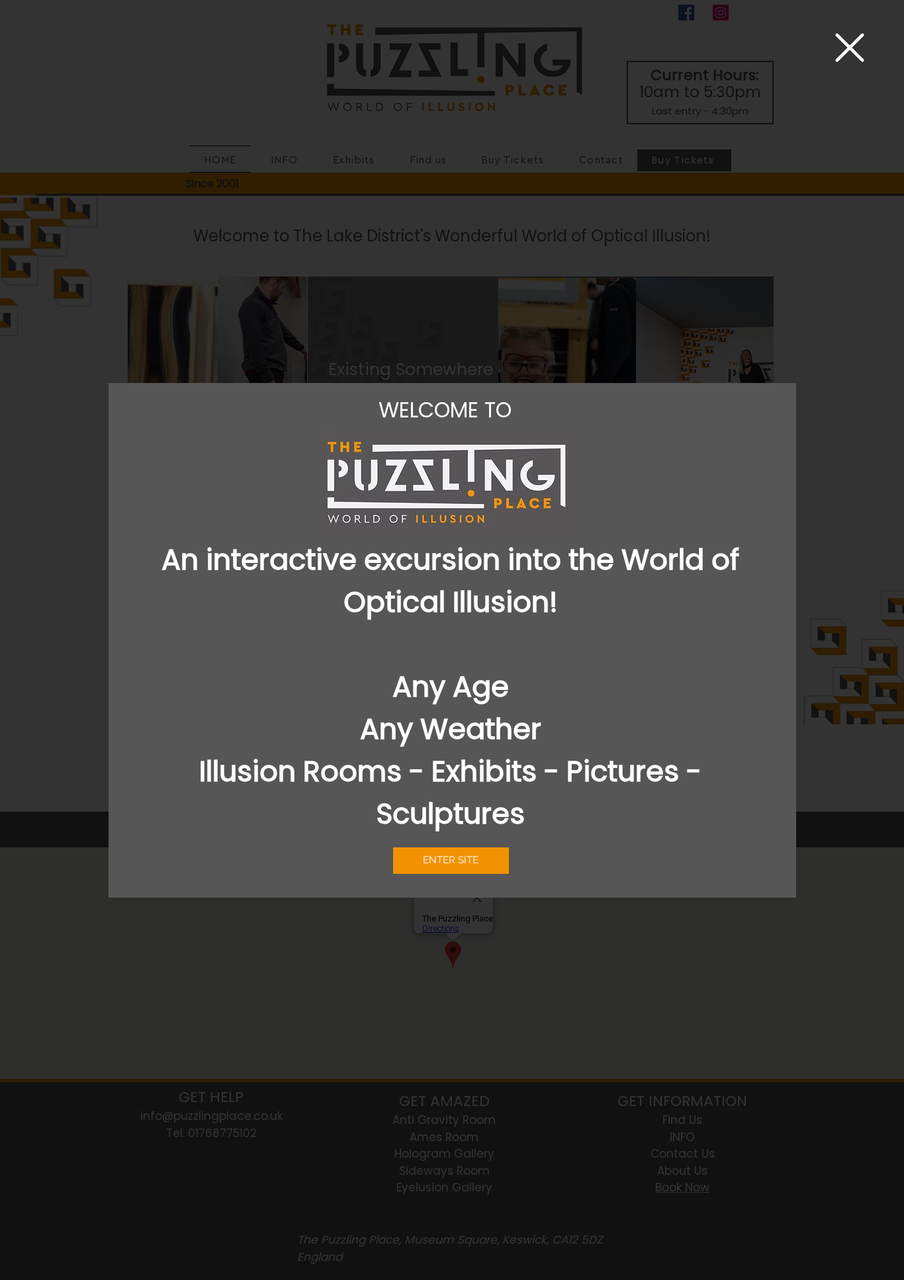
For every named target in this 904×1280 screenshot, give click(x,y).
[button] (849, 47)
